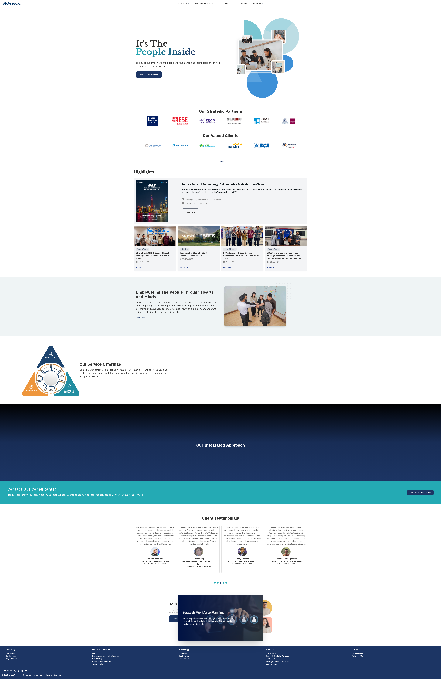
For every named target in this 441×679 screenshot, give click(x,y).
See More (221, 162)
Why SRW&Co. (11, 659)
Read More (140, 317)
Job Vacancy (357, 653)
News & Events (272, 664)
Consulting (182, 3)
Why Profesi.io (185, 659)
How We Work (271, 653)
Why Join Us (357, 656)
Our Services (11, 656)
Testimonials (97, 664)
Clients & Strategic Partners (277, 656)
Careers (243, 3)
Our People (270, 659)
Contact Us (27, 675)
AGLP (94, 653)
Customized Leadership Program (105, 656)
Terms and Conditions (53, 675)
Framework (10, 653)
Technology (226, 3)
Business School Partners (102, 661)
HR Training (97, 659)
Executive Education (204, 3)
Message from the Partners (277, 661)
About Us (257, 3)
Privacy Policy (38, 675)
